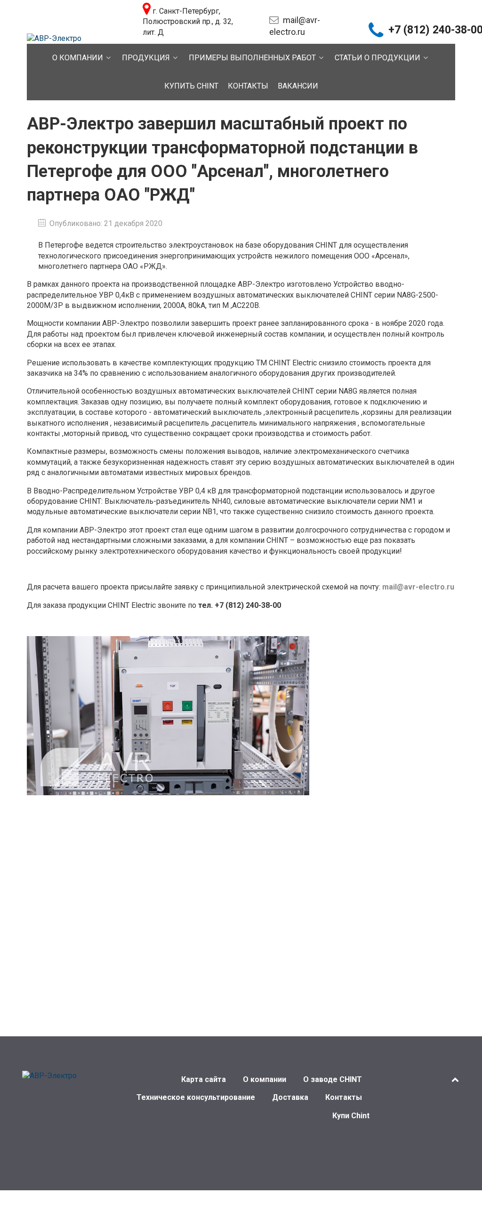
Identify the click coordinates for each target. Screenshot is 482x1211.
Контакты (343, 1097)
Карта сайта (203, 1079)
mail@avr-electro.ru (418, 586)
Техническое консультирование (196, 1097)
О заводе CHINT (332, 1079)
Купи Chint (351, 1115)
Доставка (290, 1097)
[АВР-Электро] (54, 37)
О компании (264, 1079)
